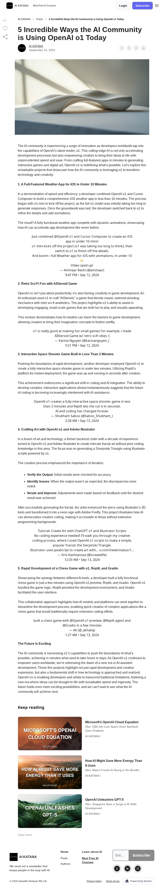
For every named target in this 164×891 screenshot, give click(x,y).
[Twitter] (117, 868)
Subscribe (142, 5)
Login (123, 5)
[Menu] (156, 5)
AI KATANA (24, 19)
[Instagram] (137, 868)
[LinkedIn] (127, 868)
